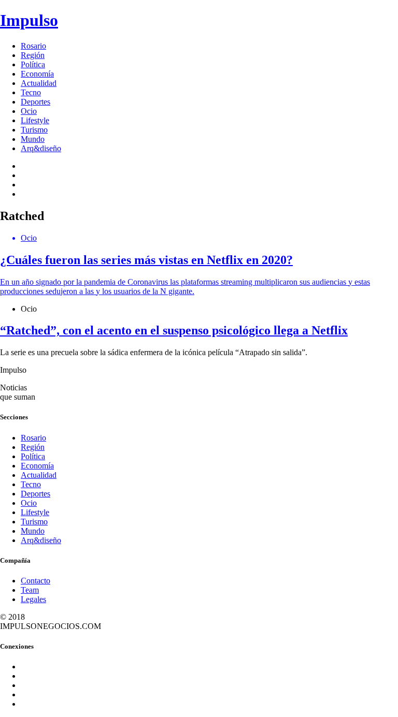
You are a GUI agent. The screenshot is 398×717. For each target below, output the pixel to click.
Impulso (29, 20)
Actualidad (38, 83)
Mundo (33, 139)
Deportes (35, 101)
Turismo (34, 129)
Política (33, 64)
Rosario (33, 45)
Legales (33, 599)
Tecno (31, 92)
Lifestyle (35, 120)
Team (30, 590)
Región (33, 55)
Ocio (29, 111)
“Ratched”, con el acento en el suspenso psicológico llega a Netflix (174, 330)
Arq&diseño (41, 148)
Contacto (35, 580)
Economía (37, 73)
